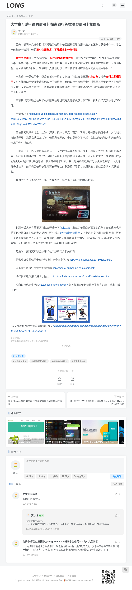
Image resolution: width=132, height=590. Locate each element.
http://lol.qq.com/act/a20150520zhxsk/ (91, 259)
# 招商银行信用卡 (59, 361)
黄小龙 (21, 30)
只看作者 (117, 484)
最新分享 (20, 15)
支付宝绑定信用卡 (70, 232)
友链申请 (36, 575)
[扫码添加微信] (125, 570)
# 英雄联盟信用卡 (39, 361)
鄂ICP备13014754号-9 (52, 580)
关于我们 (71, 575)
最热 (18, 484)
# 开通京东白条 (78, 361)
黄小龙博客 (36, 580)
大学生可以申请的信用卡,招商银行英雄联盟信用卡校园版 (55, 24)
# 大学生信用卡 (19, 361)
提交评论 (117, 476)
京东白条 (65, 227)
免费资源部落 (52, 529)
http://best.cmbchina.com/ (53, 284)
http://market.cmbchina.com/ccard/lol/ (73, 268)
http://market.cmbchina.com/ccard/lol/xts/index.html (80, 276)
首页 (11, 15)
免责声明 (48, 575)
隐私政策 (60, 575)
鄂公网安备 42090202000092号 (79, 580)
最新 (11, 484)
